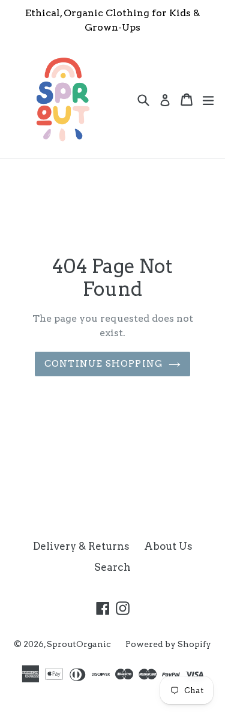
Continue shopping (103, 363)
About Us (168, 546)
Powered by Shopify (168, 644)
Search (112, 567)
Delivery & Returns (81, 546)
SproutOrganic (79, 644)
